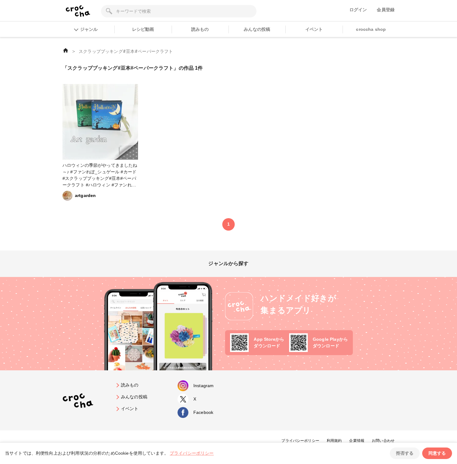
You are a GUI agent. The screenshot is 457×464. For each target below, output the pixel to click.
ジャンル (89, 29)
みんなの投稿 (257, 29)
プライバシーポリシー (300, 440)
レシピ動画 (143, 29)
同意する (437, 453)
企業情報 (356, 440)
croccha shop (371, 29)
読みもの (200, 29)
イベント (314, 29)
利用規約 (334, 440)
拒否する (404, 453)
